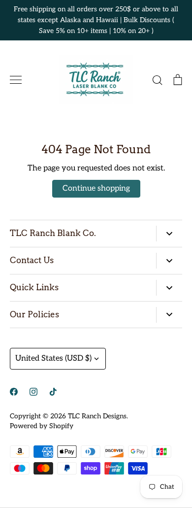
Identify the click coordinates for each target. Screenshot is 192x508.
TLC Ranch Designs (97, 416)
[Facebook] (14, 392)
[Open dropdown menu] (169, 233)
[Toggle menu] (16, 79)
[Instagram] (33, 392)
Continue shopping (96, 188)
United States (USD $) (53, 358)
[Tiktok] (53, 392)
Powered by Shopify (41, 426)
